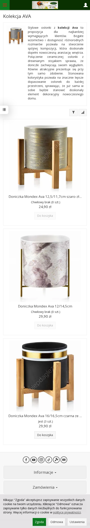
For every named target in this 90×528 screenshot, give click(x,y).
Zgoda (39, 522)
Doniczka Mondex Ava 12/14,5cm (45, 306)
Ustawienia (77, 522)
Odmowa (56, 522)
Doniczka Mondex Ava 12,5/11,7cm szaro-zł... (45, 196)
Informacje (44, 472)
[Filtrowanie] (73, 112)
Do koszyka (45, 435)
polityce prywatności (67, 512)
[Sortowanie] (82, 112)
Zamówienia (44, 487)
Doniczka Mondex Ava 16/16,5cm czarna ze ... (45, 415)
